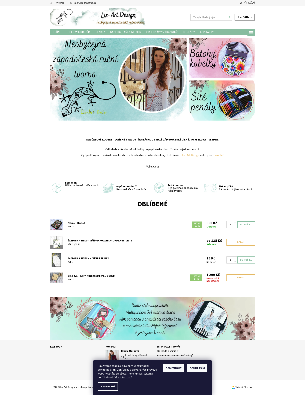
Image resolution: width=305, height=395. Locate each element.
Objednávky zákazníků (162, 32)
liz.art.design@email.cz (85, 2)
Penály (100, 32)
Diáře (56, 32)
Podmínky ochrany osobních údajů (175, 355)
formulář (217, 155)
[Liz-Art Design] (101, 17)
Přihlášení (249, 2)
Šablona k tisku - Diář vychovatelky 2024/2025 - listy (100, 241)
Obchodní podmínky (167, 351)
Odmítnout (174, 368)
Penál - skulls (76, 223)
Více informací (123, 377)
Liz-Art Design (190, 155)
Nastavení (108, 386)
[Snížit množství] (235, 226)
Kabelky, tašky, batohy (125, 32)
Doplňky (189, 32)
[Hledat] (229, 17)
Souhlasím (197, 368)
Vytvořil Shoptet (244, 387)
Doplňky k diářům (78, 32)
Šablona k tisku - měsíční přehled (88, 258)
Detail (241, 242)
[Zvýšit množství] (235, 223)
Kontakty (207, 32)
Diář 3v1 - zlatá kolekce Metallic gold (91, 276)
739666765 (59, 2)
